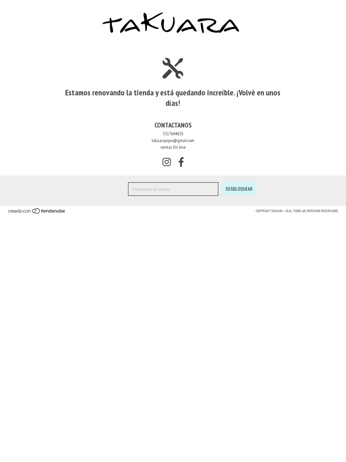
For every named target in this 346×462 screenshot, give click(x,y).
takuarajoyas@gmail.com (173, 140)
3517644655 (173, 134)
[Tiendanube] (37, 213)
